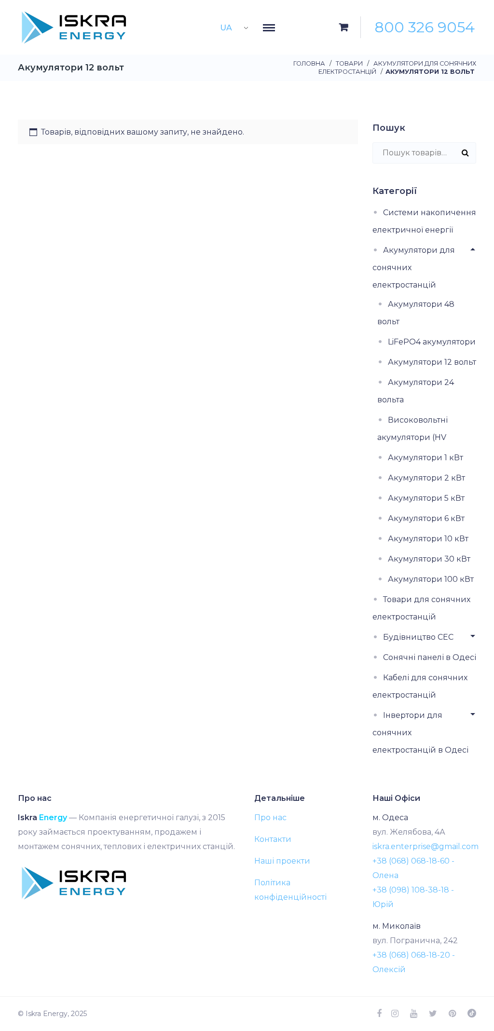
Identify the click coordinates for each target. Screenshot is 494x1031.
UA (226, 27)
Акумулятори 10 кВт (428, 538)
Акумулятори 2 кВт (426, 477)
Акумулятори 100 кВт (431, 579)
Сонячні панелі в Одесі (429, 657)
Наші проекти (282, 861)
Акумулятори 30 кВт (429, 559)
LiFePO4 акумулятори (432, 341)
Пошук (465, 152)
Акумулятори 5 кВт (426, 498)
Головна (309, 63)
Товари (349, 63)
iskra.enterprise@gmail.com (425, 846)
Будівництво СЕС (418, 637)
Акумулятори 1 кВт (425, 457)
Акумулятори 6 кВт (426, 518)
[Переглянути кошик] (343, 27)
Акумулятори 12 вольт (432, 362)
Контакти (272, 839)
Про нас (270, 817)
